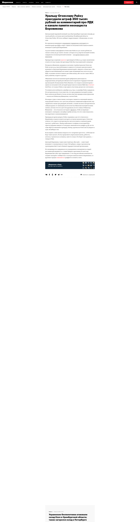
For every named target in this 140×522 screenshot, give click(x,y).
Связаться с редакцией (88, 174)
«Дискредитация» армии (49, 6)
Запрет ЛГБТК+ (6, 6)
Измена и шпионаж (36, 6)
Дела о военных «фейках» (24, 6)
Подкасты (48, 2)
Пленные (59, 6)
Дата (42, 2)
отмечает (91, 85)
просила (63, 60)
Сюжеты (25, 2)
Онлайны (31, 2)
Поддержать (129, 2)
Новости (18, 2)
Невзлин (14, 6)
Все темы (67, 6)
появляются (60, 157)
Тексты (37, 2)
